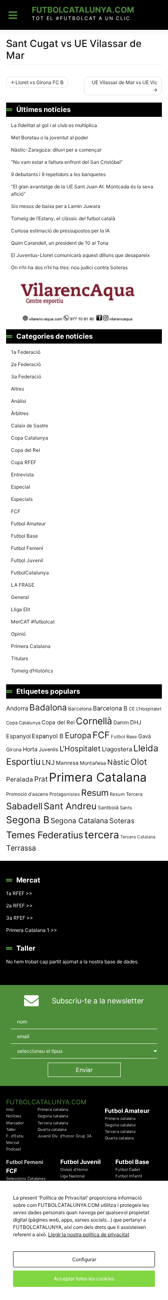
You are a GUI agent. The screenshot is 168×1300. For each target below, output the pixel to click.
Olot (138, 762)
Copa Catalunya (29, 438)
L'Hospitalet (80, 748)
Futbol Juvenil (27, 560)
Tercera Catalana (137, 837)
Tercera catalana (53, 1123)
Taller (11, 1129)
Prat (41, 779)
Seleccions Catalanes (26, 1178)
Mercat (13, 1142)
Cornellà (94, 721)
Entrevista (22, 474)
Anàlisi (18, 401)
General (20, 597)
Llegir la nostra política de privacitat (88, 1234)
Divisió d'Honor (74, 1169)
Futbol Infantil (128, 1176)
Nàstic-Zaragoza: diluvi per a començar (56, 150)
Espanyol (18, 736)
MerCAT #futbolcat (33, 622)
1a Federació (25, 352)
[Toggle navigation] (13, 15)
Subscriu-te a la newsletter (98, 1000)
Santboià (108, 807)
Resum (94, 792)
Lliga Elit (20, 609)
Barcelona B (110, 708)
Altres (17, 389)
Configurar (84, 1259)
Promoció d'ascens (27, 794)
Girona (14, 749)
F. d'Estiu (15, 1136)
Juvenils (48, 749)
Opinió (18, 634)
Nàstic (118, 762)
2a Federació (26, 364)
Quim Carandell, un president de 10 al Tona (59, 243)
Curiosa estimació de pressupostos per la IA (60, 231)
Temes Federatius (44, 835)
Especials (22, 499)
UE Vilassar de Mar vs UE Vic (124, 82)
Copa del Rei (25, 450)
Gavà (144, 736)
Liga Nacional (72, 1176)
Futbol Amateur (28, 523)
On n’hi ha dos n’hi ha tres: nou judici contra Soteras (70, 267)
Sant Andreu (70, 806)
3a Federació (26, 376)
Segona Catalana (79, 820)
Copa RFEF (23, 462)
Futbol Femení (27, 548)
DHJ (135, 722)
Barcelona (80, 709)
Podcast (13, 1149)
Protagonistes (64, 794)
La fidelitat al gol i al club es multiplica (54, 125)
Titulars (19, 658)
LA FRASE (22, 585)
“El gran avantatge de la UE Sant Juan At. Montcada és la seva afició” (82, 190)
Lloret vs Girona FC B (39, 82)
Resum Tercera (126, 794)
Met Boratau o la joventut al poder (49, 137)
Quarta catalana (52, 1129)
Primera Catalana (31, 646)
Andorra (17, 708)
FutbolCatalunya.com (83, 10)
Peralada (19, 779)
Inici (9, 1109)
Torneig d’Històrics (32, 671)
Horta (30, 749)
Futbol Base (24, 536)
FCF (15, 511)
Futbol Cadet (127, 1169)
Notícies (13, 1116)
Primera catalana (53, 1109)
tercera (101, 835)
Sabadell (24, 806)
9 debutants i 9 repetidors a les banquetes (58, 174)
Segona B (27, 820)
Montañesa (93, 763)
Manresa (67, 762)
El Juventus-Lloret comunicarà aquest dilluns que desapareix (80, 255)
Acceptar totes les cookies (84, 1278)
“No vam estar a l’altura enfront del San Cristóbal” (67, 162)
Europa (78, 735)
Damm (121, 722)
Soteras (122, 821)
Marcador (15, 1123)
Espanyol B (48, 736)
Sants (126, 808)
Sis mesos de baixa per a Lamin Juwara (55, 206)
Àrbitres (20, 413)
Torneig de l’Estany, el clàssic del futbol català (63, 218)
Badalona (48, 707)
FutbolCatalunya (30, 573)
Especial (20, 487)
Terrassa (21, 848)
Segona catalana (53, 1116)
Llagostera (117, 749)
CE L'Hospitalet (145, 709)
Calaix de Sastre (29, 425)
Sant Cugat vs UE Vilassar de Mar (73, 49)
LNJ (48, 762)
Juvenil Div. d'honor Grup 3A (65, 1136)
